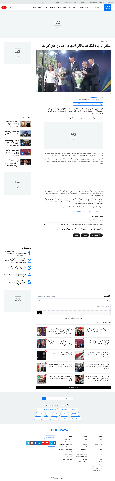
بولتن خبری (84, 442)
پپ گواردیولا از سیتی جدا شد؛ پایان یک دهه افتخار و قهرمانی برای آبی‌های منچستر (80, 229)
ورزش (102, 41)
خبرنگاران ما (99, 464)
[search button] (42, 2)
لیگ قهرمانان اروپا (96, 235)
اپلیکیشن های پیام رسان (81, 454)
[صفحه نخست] (110, 41)
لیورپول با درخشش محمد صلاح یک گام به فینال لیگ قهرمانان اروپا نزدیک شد (82, 224)
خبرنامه (52, 448)
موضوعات (100, 436)
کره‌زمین (52, 7)
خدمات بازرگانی (68, 442)
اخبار (107, 41)
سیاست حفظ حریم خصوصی (65, 449)
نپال (46, 418)
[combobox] (51, 2)
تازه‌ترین (97, 7)
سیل (49, 414)
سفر (70, 7)
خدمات (85, 436)
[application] (73, 71)
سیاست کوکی (68, 447)
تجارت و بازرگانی (78, 7)
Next (64, 7)
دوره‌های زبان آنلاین (82, 462)
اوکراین (85, 235)
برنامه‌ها (100, 462)
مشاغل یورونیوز (68, 454)
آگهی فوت (64, 418)
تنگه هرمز (40, 414)
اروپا (92, 7)
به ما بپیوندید (84, 449)
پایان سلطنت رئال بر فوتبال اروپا (94, 220)
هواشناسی (84, 444)
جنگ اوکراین (74, 414)
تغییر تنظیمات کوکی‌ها (67, 459)
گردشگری (54, 418)
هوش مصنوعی (75, 418)
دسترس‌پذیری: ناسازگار (66, 457)
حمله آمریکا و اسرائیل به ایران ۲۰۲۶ (47, 409)
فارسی (110, 2)
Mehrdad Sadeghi (94, 97)
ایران (65, 414)
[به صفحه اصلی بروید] (107, 7)
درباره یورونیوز (68, 439)
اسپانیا (56, 414)
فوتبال (76, 235)
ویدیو (39, 7)
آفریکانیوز (85, 459)
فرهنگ (59, 7)
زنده (4, 7)
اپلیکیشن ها (84, 452)
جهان (86, 7)
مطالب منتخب (25, 118)
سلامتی (45, 7)
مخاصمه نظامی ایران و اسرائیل (68, 409)
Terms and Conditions (66, 444)
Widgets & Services (81, 457)
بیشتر (70, 436)
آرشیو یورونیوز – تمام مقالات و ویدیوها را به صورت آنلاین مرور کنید (97, 469)
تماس (70, 452)
